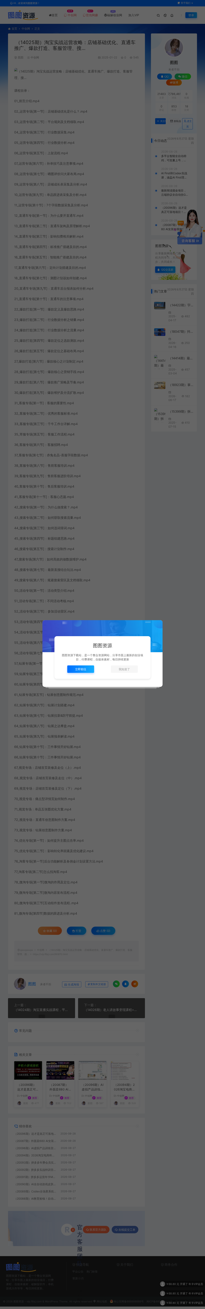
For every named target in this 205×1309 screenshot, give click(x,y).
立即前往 (80, 669)
